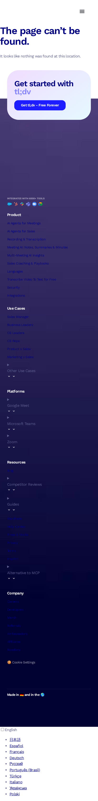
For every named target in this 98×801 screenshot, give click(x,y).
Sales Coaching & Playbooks (28, 263)
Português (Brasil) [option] (25, 770)
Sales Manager (18, 317)
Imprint (12, 559)
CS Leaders (15, 333)
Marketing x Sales (20, 357)
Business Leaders (20, 325)
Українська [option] (18, 788)
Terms (11, 551)
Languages (15, 271)
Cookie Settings (23, 662)
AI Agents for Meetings (23, 223)
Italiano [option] (16, 782)
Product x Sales (18, 349)
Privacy (12, 543)
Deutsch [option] (17, 758)
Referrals (13, 626)
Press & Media (17, 535)
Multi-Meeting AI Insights (25, 255)
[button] (82, 11)
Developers (15, 609)
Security (13, 287)
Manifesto (14, 518)
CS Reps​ (13, 341)
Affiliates (13, 642)
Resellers (13, 650)
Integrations (16, 295)
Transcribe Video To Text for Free (31, 279)
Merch (12, 617)
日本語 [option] (15, 739)
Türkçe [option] (15, 776)
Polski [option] (15, 794)
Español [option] (16, 746)
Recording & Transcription (26, 239)
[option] (54, 740)
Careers (13, 601)
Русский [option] (16, 764)
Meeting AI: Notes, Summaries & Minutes (37, 247)
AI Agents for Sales (21, 231)
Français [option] (17, 751)
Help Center (16, 526)
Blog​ (10, 470)
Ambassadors (17, 634)
